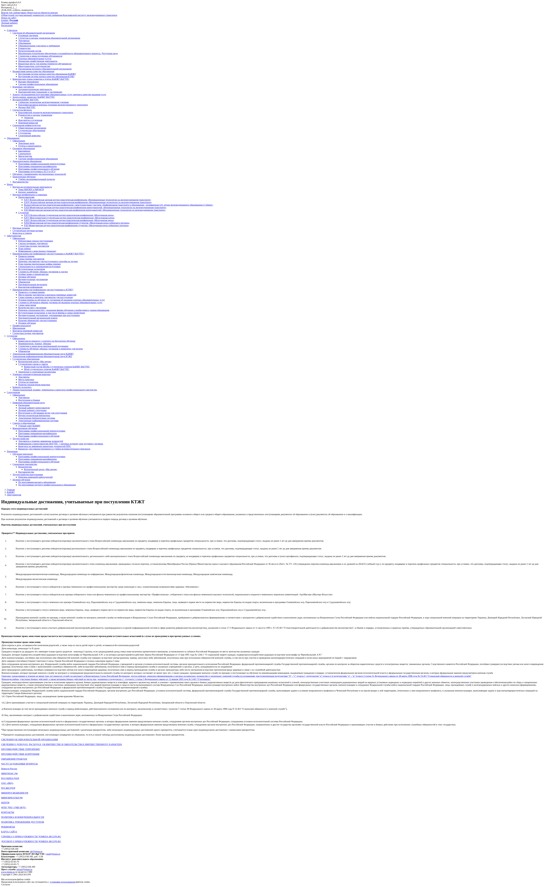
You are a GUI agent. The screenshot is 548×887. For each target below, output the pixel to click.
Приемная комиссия (28, 123)
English (4, 20)
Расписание (7, 25)
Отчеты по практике (28, 382)
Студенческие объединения (31, 130)
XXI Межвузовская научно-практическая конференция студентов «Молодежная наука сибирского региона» (76, 225)
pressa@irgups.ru (24, 869)
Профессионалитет (22, 325)
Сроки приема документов (31, 259)
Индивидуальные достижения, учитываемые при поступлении (49, 315)
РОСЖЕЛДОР (8, 788)
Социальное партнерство (25, 464)
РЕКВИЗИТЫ (8, 827)
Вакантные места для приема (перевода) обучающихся (44, 63)
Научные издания (21, 228)
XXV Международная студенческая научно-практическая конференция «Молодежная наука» (69, 218)
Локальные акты (26, 143)
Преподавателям (26, 197)
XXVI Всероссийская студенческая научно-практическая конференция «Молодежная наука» (69, 215)
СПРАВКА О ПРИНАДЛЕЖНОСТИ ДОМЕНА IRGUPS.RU (31, 836)
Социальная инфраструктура (27, 125)
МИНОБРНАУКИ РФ (12, 798)
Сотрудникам (13, 392)
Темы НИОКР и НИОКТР (31, 189)
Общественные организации (32, 128)
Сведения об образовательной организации (34, 33)
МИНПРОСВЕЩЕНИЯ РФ (14, 793)
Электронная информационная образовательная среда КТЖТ (42, 356)
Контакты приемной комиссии (28, 331)
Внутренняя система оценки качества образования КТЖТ (46, 76)
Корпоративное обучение (25, 428)
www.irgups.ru (8, 872)
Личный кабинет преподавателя (34, 408)
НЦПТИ (5, 802)
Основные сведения (28, 35)
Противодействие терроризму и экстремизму (40, 92)
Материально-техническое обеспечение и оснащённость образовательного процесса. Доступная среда (68, 53)
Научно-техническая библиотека (34, 415)
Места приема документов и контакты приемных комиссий (47, 295)
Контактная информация (30, 287)
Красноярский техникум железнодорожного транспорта (45, 112)
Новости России (9, 768)
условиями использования (62, 882)
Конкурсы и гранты (22, 233)
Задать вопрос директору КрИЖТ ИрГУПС (34, 97)
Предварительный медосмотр (32, 284)
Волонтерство (25, 467)
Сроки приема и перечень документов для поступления (45, 297)
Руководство (24, 48)
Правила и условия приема (31, 292)
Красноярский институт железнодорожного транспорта (90, 15)
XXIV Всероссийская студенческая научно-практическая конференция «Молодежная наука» (69, 220)
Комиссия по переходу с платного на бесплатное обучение (46, 341)
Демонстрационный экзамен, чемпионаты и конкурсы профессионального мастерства (55, 390)
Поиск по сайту (8, 18)
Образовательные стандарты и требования (39, 46)
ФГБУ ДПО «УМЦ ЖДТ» (13, 807)
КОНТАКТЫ (7, 812)
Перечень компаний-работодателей (35, 477)
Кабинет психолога (22, 387)
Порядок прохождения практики (34, 384)
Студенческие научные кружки (28, 230)
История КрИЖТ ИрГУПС (26, 99)
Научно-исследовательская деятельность (32, 187)
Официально (19, 141)
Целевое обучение (27, 277)
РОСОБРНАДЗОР (10, 778)
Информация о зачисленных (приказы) (37, 251)
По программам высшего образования (37, 482)
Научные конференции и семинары (30, 194)
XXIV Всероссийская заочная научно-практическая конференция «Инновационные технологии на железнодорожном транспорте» (88, 202)
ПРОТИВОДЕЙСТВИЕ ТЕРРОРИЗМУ (20, 749)
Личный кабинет (9, 23)
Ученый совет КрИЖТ (29, 426)
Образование (24, 43)
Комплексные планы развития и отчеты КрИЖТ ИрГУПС (41, 79)
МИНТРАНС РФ (9, 773)
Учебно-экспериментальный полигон (36, 179)
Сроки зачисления (27, 305)
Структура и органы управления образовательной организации (49, 38)
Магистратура (25, 156)
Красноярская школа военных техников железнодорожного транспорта (53, 105)
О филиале (12, 30)
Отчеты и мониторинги (29, 146)
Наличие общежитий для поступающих (37, 320)
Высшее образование (28, 81)
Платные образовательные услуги (34, 58)
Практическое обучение (24, 176)
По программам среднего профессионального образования (47, 485)
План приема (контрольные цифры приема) (39, 264)
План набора (24, 248)
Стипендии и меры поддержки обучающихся (40, 56)
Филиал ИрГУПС (27, 107)
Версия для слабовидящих (14, 12)
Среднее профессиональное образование (38, 84)
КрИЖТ (11, 492)
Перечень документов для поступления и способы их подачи (48, 261)
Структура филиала (22, 110)
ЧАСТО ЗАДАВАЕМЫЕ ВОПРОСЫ (19, 764)
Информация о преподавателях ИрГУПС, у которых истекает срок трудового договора (60, 444)
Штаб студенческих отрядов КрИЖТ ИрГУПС (46, 369)
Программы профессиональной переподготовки (41, 164)
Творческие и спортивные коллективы (37, 372)
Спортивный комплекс (29, 135)
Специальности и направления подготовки (39, 266)
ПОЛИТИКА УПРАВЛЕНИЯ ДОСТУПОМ (22, 822)
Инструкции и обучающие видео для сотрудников (42, 413)
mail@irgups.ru (53, 854)
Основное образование (24, 148)
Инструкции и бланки (29, 400)
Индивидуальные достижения (33, 279)
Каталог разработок (27, 192)
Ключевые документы (23, 87)
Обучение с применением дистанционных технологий (39, 174)
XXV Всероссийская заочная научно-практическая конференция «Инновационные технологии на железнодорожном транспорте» (87, 200)
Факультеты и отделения (30, 120)
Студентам (23, 212)
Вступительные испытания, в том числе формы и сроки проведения (51, 313)
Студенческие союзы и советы (33, 364)
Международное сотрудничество (34, 66)
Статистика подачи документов (33, 246)
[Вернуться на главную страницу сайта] (32, 15)
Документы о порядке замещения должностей (40, 441)
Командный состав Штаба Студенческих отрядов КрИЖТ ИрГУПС (57, 366)
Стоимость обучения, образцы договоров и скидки (43, 271)
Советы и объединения (24, 423)
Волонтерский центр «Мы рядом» (35, 361)
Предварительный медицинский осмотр (38, 318)
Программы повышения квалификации (37, 166)
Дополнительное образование (27, 161)
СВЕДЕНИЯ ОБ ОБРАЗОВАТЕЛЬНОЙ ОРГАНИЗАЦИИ (29, 739)
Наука (10, 184)
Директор (28, 117)
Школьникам (19, 328)
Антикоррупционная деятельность (35, 89)
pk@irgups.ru (36, 851)
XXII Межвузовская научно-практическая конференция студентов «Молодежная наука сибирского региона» (77, 223)
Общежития (24, 282)
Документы (24, 40)
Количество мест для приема (32, 307)
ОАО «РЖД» (7, 783)
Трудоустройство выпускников (28, 474)
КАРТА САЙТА (9, 832)
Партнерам (12, 451)
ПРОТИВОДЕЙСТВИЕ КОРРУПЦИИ (20, 754)
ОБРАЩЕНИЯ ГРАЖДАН (14, 759)
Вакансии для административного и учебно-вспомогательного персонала (54, 449)
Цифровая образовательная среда (29, 402)
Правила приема (26, 256)
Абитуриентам (14, 236)
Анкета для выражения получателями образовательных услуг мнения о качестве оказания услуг (59, 94)
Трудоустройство (21, 438)
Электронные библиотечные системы (36, 418)
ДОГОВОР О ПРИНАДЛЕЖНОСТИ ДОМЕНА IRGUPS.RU (31, 841)
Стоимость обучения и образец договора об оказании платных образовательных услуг (60, 302)
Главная (11, 489)
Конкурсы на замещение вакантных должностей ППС (44, 446)
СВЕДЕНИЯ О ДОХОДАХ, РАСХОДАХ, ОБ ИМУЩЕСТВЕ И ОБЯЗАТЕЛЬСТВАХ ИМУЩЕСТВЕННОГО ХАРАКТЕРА (61, 744)
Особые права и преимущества (33, 274)
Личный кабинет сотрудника (32, 410)
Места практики (26, 379)
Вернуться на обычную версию (42, 12)
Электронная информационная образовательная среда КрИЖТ (43, 354)
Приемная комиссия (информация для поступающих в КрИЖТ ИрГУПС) (48, 253)
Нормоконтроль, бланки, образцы (34, 343)
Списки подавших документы (33, 243)
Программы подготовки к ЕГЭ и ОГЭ (36, 171)
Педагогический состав (29, 51)
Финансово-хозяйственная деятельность (37, 61)
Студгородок (24, 133)
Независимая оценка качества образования (33, 71)
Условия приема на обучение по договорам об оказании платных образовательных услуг (61, 300)
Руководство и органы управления (35, 115)
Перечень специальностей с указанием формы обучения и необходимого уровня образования (63, 310)
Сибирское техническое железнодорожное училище (43, 102)
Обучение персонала (23, 454)
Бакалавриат (24, 151)
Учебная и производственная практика (32, 374)
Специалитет (24, 153)
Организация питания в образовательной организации (45, 69)
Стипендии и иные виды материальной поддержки (43, 346)
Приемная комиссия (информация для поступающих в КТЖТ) (43, 289)
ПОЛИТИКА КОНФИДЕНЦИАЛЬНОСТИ (22, 817)
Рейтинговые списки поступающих (35, 241)
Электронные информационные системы (38, 420)
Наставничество (20, 182)
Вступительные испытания (31, 269)
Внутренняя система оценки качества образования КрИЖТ (47, 74)
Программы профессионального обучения (38, 169)
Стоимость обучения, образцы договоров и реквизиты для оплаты (50, 348)
